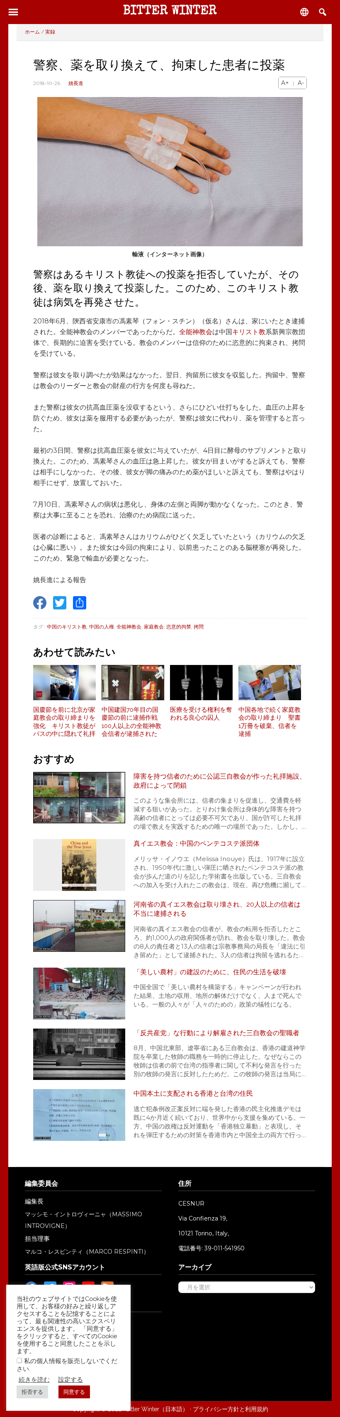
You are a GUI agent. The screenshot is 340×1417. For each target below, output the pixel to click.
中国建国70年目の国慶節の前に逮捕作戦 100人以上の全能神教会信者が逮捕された (133, 722)
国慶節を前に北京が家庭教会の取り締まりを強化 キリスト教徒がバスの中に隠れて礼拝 (64, 722)
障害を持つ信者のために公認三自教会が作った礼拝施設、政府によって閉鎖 (220, 780)
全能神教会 (195, 332)
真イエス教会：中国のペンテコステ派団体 (197, 843)
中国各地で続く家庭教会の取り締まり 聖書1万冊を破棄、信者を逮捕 (269, 722)
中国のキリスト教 (67, 627)
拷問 (199, 627)
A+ (285, 83)
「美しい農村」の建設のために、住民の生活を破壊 (210, 972)
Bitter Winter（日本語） (157, 1409)
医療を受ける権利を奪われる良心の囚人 (201, 714)
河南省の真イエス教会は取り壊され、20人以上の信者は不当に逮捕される (217, 908)
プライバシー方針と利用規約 (230, 1409)
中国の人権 (101, 627)
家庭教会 (154, 627)
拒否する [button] (32, 1392)
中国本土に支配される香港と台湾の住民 (193, 1093)
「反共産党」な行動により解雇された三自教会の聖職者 (216, 1033)
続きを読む (34, 1379)
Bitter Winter (170, 11)
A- (301, 83)
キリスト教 (248, 332)
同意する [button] (74, 1392)
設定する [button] (70, 1379)
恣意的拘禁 (178, 627)
